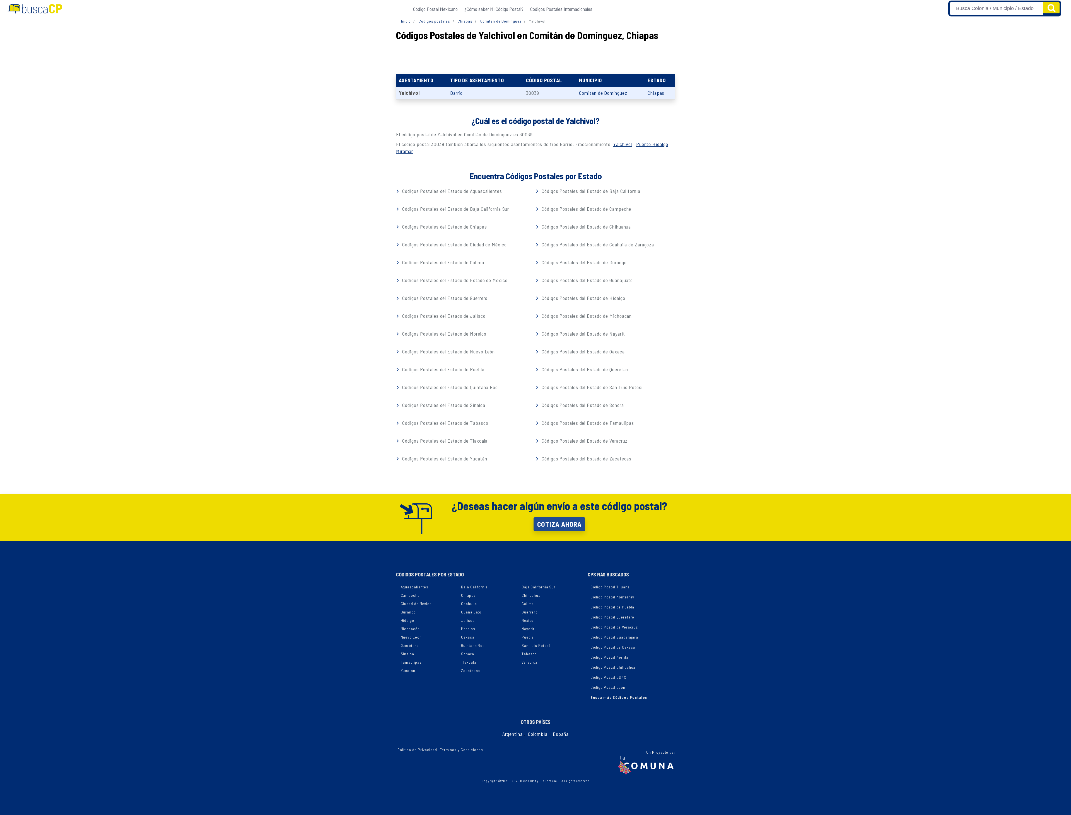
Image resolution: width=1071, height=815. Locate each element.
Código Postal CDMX (608, 677)
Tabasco (529, 653)
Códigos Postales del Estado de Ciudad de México (453, 244)
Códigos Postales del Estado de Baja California (590, 191)
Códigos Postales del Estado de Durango (583, 262)
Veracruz (529, 662)
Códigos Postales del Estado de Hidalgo (582, 298)
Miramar (404, 151)
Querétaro (410, 645)
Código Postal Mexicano (435, 9)
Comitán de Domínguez (501, 21)
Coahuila (469, 603)
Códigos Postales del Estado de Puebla (442, 369)
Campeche (410, 595)
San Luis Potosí (536, 645)
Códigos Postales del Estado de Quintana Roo (449, 387)
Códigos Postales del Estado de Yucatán (444, 458)
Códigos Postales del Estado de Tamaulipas (587, 423)
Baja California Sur (539, 586)
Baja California (474, 586)
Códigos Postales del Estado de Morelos (443, 334)
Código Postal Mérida (609, 657)
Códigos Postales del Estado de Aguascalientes (451, 191)
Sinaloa (407, 653)
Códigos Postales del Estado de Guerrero (444, 298)
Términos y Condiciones (461, 749)
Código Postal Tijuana (610, 586)
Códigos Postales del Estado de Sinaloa (443, 405)
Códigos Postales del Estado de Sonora (582, 405)
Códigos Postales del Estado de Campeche (585, 209)
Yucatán (408, 670)
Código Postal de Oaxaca (612, 647)
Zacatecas (470, 670)
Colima (528, 603)
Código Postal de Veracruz (614, 627)
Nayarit (528, 628)
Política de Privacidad (417, 749)
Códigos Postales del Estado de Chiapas (444, 227)
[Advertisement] (535, 56)
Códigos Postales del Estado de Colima (442, 262)
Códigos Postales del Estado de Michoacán (586, 316)
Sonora (467, 653)
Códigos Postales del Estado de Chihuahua (585, 227)
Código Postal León (607, 687)
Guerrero (530, 612)
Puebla (528, 637)
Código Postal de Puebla (612, 607)
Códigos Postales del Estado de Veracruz (584, 441)
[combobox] (996, 8)
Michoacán (410, 628)
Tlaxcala (468, 662)
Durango (408, 612)
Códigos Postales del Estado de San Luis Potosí (591, 387)
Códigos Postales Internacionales (561, 9)
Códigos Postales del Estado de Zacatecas (585, 458)
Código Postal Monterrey (612, 597)
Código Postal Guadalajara (614, 637)
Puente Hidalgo (652, 144)
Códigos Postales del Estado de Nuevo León (448, 351)
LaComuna (549, 781)
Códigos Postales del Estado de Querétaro (585, 369)
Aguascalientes (415, 586)
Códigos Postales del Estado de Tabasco (444, 423)
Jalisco (467, 620)
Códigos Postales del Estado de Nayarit (582, 334)
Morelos (468, 628)
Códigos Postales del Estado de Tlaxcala (444, 441)
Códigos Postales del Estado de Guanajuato (586, 280)
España (560, 734)
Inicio (406, 21)
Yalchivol (622, 144)
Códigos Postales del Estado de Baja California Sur (455, 209)
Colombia (537, 734)
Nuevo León (411, 637)
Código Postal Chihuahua (613, 667)
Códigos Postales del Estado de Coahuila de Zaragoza (597, 244)
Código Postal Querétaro (612, 617)
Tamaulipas (411, 662)
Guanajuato (471, 612)
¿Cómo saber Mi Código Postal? (494, 9)
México (528, 620)
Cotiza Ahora (559, 524)
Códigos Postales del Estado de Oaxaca (582, 351)
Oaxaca (467, 637)
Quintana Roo (473, 645)
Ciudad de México (416, 603)
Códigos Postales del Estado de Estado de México (454, 280)
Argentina (512, 734)
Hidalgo (407, 620)
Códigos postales (434, 21)
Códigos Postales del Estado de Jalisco (443, 316)
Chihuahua (531, 595)
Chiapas (465, 21)
